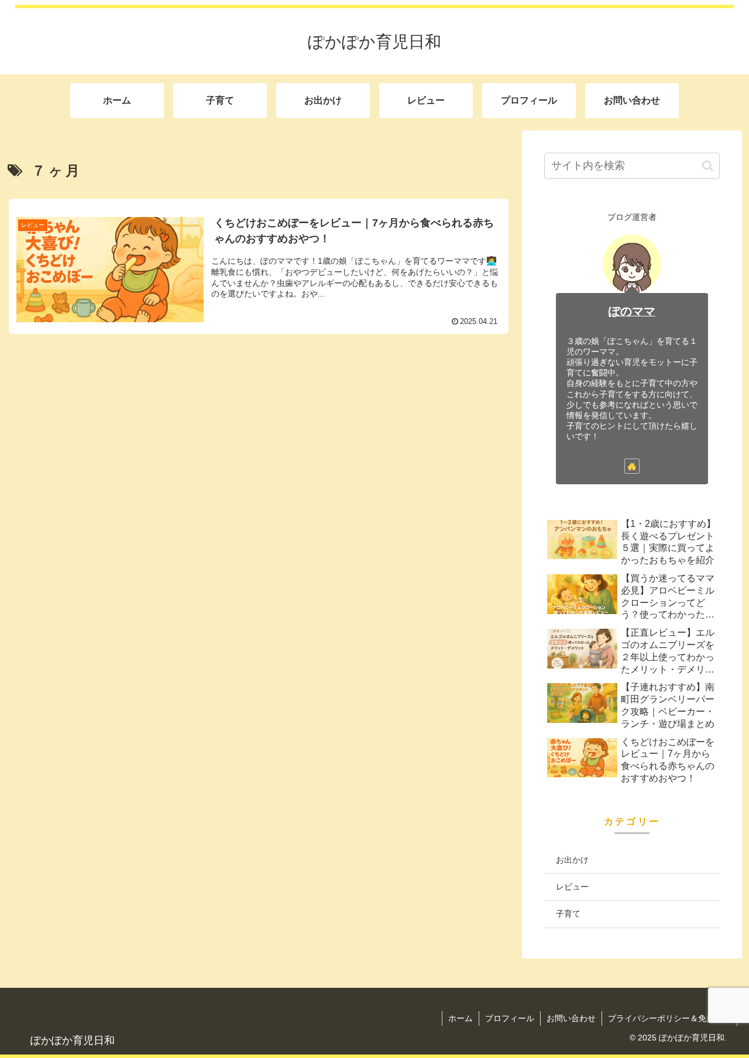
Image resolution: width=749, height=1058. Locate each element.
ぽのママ (632, 311)
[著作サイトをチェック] (632, 466)
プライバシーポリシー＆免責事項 (669, 1018)
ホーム (460, 1018)
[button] (708, 166)
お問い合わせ (571, 1018)
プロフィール (509, 1018)
